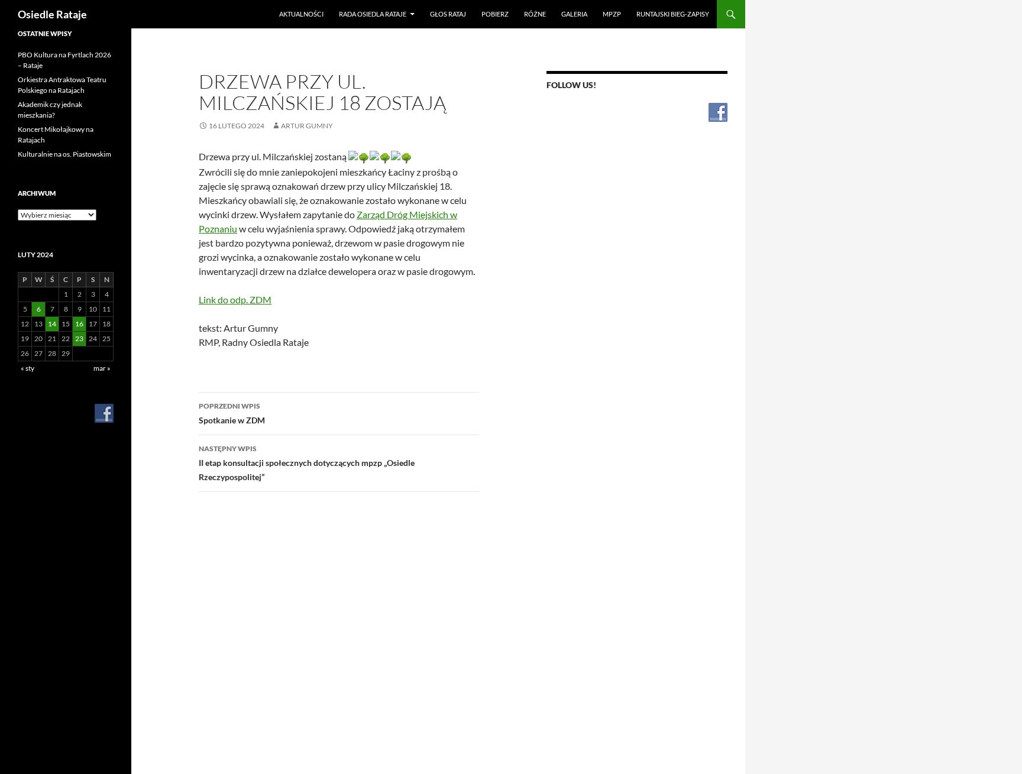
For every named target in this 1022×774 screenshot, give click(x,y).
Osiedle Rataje (52, 14)
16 (79, 323)
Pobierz (495, 14)
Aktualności (301, 14)
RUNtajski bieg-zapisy (672, 14)
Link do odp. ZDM (235, 299)
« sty (27, 368)
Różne (535, 14)
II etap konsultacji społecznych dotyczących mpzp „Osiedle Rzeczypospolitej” (307, 463)
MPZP (612, 14)
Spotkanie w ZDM (232, 413)
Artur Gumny (307, 125)
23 (79, 338)
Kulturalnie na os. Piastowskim (64, 154)
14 (52, 323)
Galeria (574, 14)
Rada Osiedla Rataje (372, 14)
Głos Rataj (448, 14)
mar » (102, 368)
